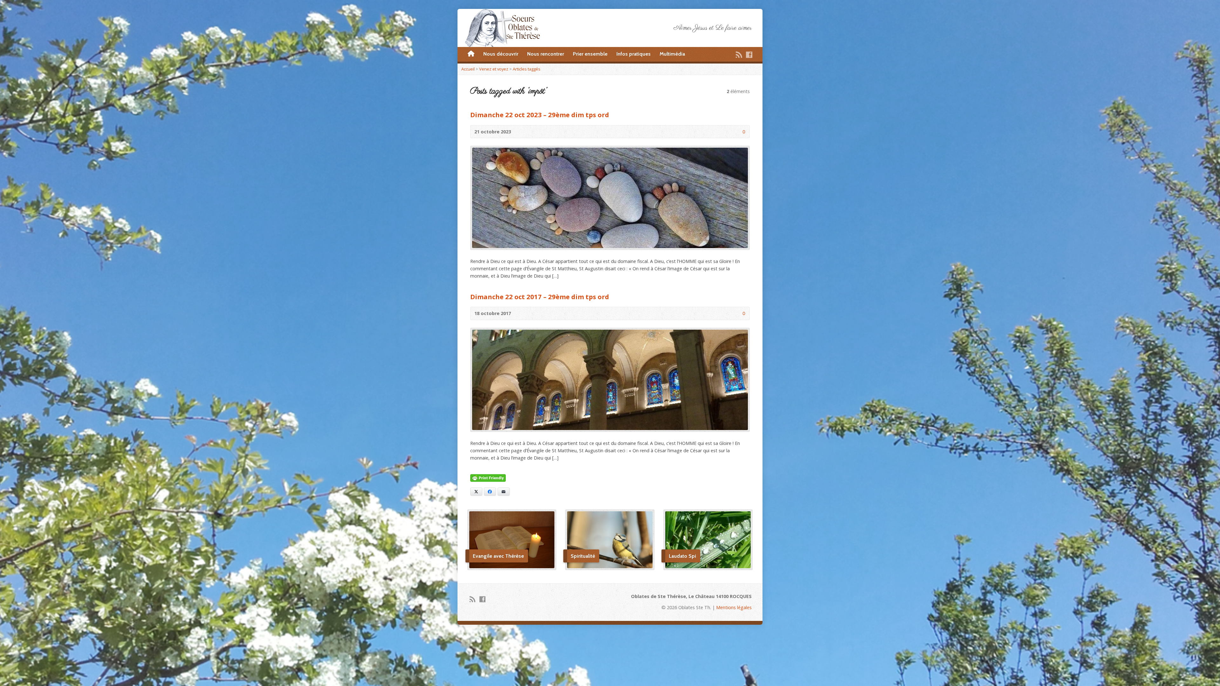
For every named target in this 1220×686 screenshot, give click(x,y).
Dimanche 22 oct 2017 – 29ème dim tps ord (539, 296)
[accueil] (471, 54)
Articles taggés (526, 69)
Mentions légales (734, 607)
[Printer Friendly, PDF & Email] (488, 478)
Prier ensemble (590, 54)
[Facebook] (749, 54)
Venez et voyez (493, 69)
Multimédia (672, 54)
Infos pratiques (633, 54)
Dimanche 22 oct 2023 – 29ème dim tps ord (539, 114)
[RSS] (739, 54)
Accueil (468, 69)
